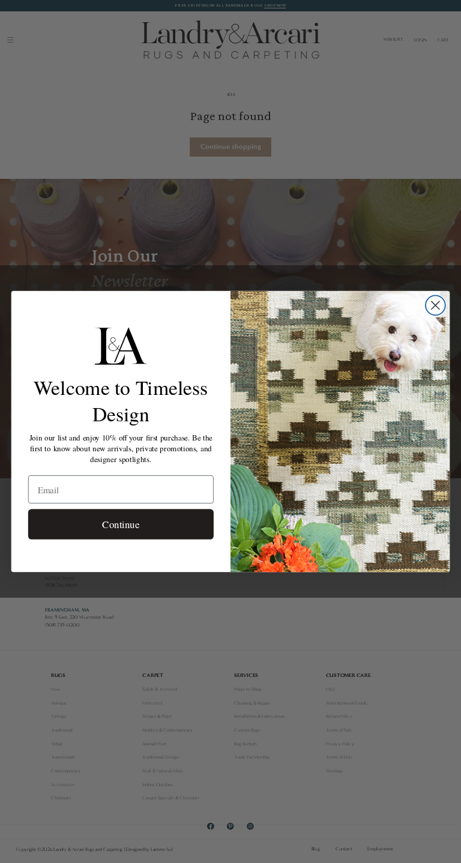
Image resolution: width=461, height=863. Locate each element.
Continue (120, 524)
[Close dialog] (435, 305)
